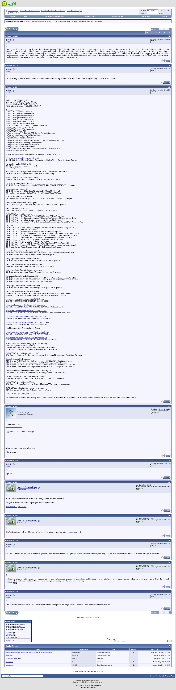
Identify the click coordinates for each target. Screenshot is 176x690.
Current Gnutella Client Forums (30, 11)
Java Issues (9, 655)
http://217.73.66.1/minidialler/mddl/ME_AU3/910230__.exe (27, 322)
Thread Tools (150, 33)
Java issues (9, 662)
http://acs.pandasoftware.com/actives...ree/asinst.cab (26, 317)
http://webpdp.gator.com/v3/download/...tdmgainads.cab (26, 338)
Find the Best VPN (117, 16)
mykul (9, 39)
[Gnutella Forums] (9, 6)
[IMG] (7, 635)
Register (13, 16)
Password (142, 13)
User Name (142, 10)
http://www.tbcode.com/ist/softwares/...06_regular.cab (25, 305)
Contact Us (153, 676)
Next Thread (94, 617)
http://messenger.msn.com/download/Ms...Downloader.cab (27, 332)
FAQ (25, 16)
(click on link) (16, 507)
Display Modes (164, 33)
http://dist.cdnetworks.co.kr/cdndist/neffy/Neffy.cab (25, 299)
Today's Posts (145, 16)
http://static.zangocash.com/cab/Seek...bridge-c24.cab (26, 311)
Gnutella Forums (13, 11)
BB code (8, 632)
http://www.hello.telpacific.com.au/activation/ (22, 158)
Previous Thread (83, 617)
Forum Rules (10, 640)
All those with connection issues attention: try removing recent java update (29, 652)
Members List (89, 16)
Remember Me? (166, 11)
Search (164, 16)
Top (172, 676)
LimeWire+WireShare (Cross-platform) (53, 11)
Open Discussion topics (74, 11)
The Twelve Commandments (54, 16)
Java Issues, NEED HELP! (14, 658)
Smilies (8, 634)
